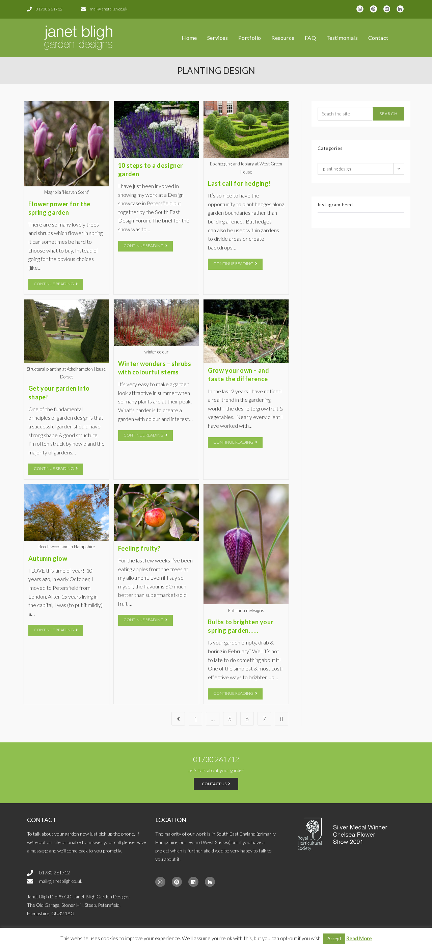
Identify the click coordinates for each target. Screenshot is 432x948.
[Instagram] (359, 8)
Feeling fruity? (139, 548)
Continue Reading (58, 282)
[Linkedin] (386, 8)
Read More (359, 938)
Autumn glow (48, 558)
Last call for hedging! (239, 183)
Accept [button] (334, 938)
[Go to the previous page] (178, 719)
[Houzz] (400, 8)
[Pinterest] (373, 8)
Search (389, 113)
